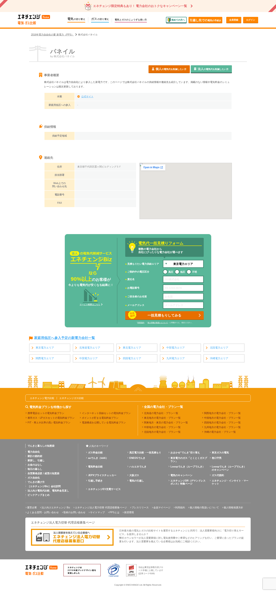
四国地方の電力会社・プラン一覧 (222, 422)
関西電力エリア (45, 358)
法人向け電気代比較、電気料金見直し (48, 490)
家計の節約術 (35, 456)
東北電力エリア (132, 347)
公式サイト (87, 96)
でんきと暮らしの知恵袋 (41, 445)
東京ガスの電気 (220, 452)
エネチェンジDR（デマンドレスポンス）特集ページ (188, 482)
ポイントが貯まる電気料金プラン (100, 418)
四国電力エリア (132, 358)
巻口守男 (217, 458)
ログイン (250, 20)
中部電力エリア (175, 347)
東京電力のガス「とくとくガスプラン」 (188, 460)
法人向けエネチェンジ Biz (55, 507)
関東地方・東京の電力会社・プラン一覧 (166, 422)
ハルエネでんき (137, 466)
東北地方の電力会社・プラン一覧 (162, 418)
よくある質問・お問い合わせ (43, 512)
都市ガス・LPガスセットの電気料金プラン (51, 418)
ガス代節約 (218, 475)
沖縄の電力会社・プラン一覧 (220, 432)
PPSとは (114, 512)
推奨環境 (129, 512)
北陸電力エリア (219, 347)
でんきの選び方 (36, 482)
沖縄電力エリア (219, 358)
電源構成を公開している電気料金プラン (104, 422)
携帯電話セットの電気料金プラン (46, 413)
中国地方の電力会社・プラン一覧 (222, 418)
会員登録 (233, 20)
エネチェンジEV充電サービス (104, 489)
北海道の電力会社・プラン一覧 (161, 413)
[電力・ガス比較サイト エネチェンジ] (34, 19)
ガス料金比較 (95, 452)
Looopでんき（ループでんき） (187, 466)
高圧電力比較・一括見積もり (145, 452)
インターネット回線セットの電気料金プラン (106, 413)
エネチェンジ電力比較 (42, 398)
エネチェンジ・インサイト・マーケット (230, 482)
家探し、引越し (36, 460)
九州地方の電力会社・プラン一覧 (222, 427)
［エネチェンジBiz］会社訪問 (44, 486)
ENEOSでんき (137, 458)
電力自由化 (34, 451)
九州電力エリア (175, 358)
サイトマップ (97, 512)
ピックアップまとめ (39, 495)
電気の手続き (205, 20)
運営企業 (32, 507)
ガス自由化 (34, 477)
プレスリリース (140, 507)
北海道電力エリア (89, 347)
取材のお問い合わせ (74, 512)
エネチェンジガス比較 (71, 398)
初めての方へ (178, 19)
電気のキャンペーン (181, 475)
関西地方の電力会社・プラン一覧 (222, 413)
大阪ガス (134, 475)
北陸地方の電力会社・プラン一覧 (162, 432)
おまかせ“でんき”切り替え (185, 452)
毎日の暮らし (35, 469)
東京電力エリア (45, 347)
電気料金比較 (95, 466)
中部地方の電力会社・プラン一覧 (162, 427)
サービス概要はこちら (90, 304)
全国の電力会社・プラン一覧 (163, 406)
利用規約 (140, 323)
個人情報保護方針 (233, 507)
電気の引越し (136, 480)
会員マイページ (161, 507)
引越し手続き (95, 480)
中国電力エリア (88, 358)
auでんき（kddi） (98, 458)
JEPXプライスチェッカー (102, 475)
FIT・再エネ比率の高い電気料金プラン (49, 422)
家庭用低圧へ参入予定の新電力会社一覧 (64, 338)
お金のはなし (35, 464)
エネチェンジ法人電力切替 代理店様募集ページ (101, 507)
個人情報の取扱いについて (158, 323)
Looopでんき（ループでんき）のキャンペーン (229, 468)
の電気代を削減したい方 (171, 69)
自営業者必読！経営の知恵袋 (43, 473)
